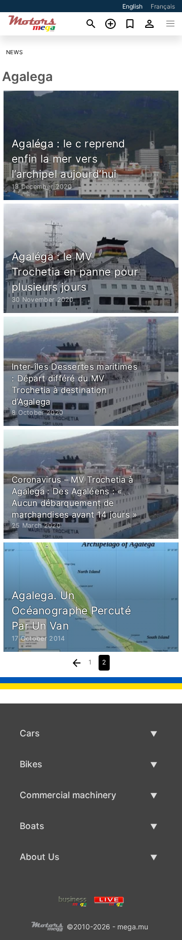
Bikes (31, 764)
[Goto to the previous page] (77, 663)
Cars (29, 733)
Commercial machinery (68, 795)
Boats (32, 825)
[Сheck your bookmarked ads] (130, 24)
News (14, 52)
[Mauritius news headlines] (109, 900)
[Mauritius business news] (73, 900)
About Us (39, 856)
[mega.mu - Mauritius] (47, 925)
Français (163, 6)
